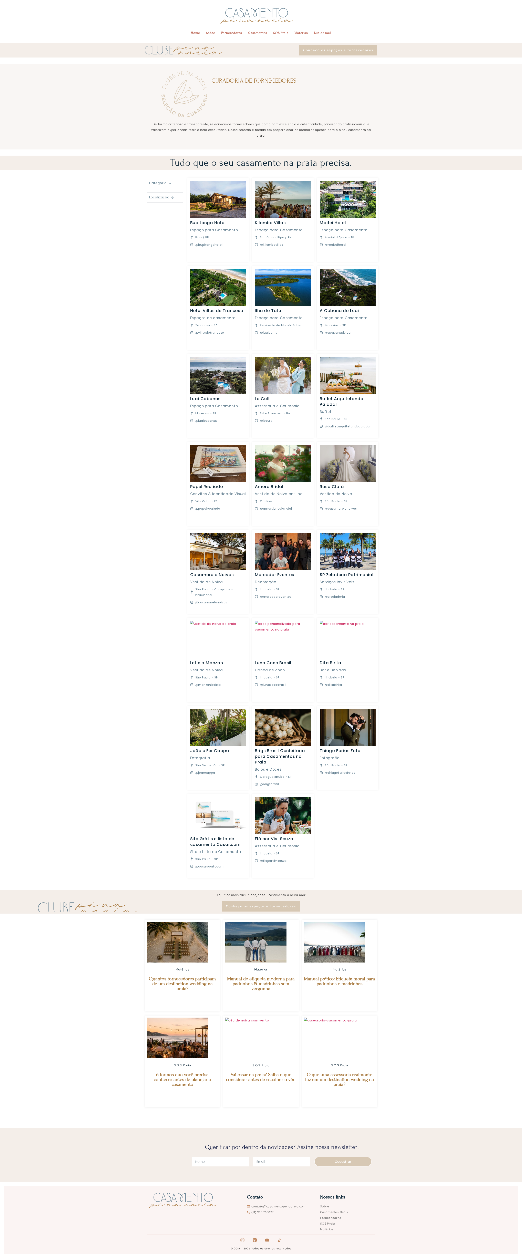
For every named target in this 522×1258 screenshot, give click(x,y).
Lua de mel (322, 33)
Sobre (210, 33)
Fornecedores (231, 33)
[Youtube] (267, 1240)
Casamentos (257, 33)
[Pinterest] (254, 1240)
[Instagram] (242, 1240)
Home (195, 33)
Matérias (301, 33)
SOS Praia (280, 33)
